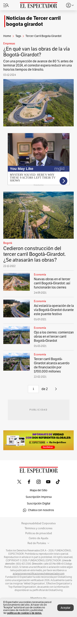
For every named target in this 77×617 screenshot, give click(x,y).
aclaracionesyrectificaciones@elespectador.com (38, 573)
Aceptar (65, 608)
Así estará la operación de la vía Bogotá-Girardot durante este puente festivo (54, 310)
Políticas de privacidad (38, 533)
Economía (40, 274)
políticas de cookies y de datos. (24, 613)
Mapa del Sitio (38, 490)
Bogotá (7, 243)
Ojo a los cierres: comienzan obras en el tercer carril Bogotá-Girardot (54, 336)
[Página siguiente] (56, 390)
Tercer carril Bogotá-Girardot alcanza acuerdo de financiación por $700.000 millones (51, 365)
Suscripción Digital (38, 503)
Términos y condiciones (38, 528)
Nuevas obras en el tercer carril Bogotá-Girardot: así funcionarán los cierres (52, 283)
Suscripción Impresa (39, 497)
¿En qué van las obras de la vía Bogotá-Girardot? (36, 52)
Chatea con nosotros (41, 510)
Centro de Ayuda (38, 538)
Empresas (9, 43)
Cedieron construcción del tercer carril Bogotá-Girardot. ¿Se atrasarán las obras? (34, 254)
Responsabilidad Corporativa (38, 523)
